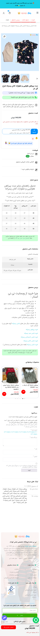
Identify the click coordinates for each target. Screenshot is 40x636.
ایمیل (35, 456)
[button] (4, 36)
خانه (35, 26)
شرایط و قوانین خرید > (27, 169)
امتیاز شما (34, 430)
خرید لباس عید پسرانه (31, 333)
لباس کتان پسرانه (20, 26)
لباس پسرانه (29, 26)
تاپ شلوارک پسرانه (12, 489)
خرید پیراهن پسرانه (32, 329)
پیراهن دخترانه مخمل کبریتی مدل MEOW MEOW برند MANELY (11, 387)
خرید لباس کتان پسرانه (30, 341)
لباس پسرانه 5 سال (17, 500)
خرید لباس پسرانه (32, 344)
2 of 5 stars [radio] (14, 432)
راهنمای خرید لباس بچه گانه (22, 238)
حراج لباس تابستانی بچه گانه (18, 496)
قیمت (32, 20)
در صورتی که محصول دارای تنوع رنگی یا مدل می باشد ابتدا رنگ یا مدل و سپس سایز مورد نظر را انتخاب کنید (18, 105)
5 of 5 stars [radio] (34, 433)
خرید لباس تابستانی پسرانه (29, 337)
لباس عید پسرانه (18, 493)
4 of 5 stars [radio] (31, 432)
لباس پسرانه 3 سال (16, 498)
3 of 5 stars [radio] (23, 432)
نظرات (7, 20)
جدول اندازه (25, 20)
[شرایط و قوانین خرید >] (36, 169)
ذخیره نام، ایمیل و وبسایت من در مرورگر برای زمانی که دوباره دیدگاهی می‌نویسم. (21, 466)
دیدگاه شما (33, 437)
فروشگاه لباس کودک (30, 546)
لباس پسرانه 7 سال (18, 502)
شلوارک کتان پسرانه (9, 26)
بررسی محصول (16, 20)
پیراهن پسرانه (23, 489)
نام (35, 449)
